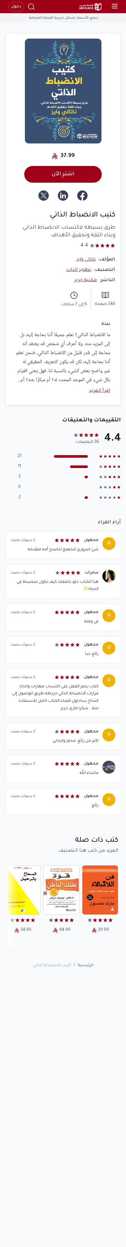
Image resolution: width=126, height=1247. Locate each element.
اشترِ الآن (63, 174)
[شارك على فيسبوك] (82, 195)
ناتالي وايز (86, 259)
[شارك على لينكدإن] (63, 195)
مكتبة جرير (85, 280)
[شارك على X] (43, 195)
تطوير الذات (78, 270)
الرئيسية (85, 965)
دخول (16, 7)
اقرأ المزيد (99, 391)
